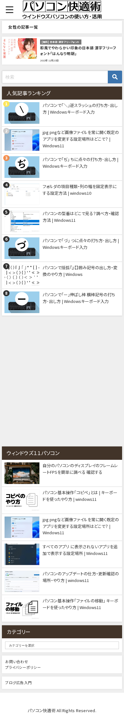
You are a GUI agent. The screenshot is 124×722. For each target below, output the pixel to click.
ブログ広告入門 (18, 682)
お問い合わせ (16, 661)
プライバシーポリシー (23, 667)
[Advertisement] (62, 381)
